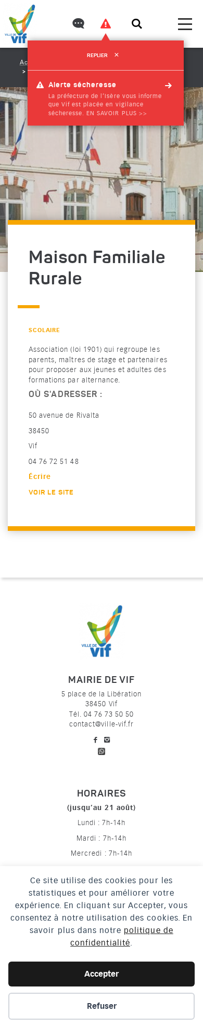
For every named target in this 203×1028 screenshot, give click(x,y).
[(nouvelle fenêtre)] (101, 749)
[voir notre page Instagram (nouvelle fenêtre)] (107, 740)
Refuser (102, 1006)
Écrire (40, 476)
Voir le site (51, 492)
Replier (103, 55)
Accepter (101, 974)
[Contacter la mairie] (77, 25)
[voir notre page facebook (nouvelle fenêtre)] (95, 740)
